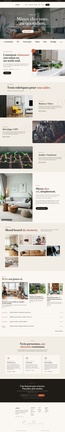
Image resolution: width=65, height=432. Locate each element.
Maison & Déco (5, 300)
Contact (47, 4)
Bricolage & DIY (33, 412)
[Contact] (21, 417)
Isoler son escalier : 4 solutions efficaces (18, 321)
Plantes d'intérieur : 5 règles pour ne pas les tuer (20, 312)
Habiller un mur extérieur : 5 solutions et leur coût (21, 317)
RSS (46, 412)
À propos (39, 410)
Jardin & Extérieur (32, 415)
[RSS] (23, 417)
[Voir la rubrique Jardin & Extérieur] (16, 157)
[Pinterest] (19, 417)
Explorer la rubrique (7, 136)
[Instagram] (16, 417)
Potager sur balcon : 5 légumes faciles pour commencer (22, 326)
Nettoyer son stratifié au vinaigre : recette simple (13, 302)
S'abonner (41, 395)
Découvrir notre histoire (41, 208)
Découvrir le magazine (28, 31)
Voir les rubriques (39, 31)
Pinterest (46, 411)
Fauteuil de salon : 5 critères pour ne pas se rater (54, 299)
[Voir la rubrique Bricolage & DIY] (48, 132)
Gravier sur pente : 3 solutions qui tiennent (36, 297)
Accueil (39, 409)
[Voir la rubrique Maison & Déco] (16, 106)
